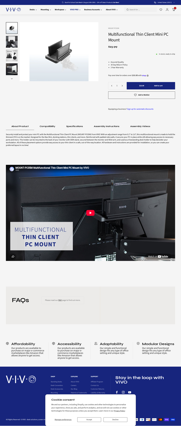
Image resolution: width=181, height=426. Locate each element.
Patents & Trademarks (79, 393)
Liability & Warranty (98, 393)
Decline (115, 419)
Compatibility (47, 126)
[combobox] (164, 2)
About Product (20, 126)
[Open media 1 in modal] (59, 51)
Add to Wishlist (143, 95)
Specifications (74, 126)
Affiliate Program (97, 382)
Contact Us (95, 385)
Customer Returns (97, 389)
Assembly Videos (140, 126)
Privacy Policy (119, 410)
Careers (73, 385)
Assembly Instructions (106, 126)
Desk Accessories (57, 389)
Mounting (54, 393)
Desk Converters (57, 385)
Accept (89, 419)
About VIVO (75, 382)
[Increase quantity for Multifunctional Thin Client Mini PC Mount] (123, 85)
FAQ (60, 300)
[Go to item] (12, 28)
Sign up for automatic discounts (140, 109)
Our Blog (74, 389)
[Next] (91, 51)
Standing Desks (56, 382)
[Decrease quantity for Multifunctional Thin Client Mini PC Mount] (111, 85)
